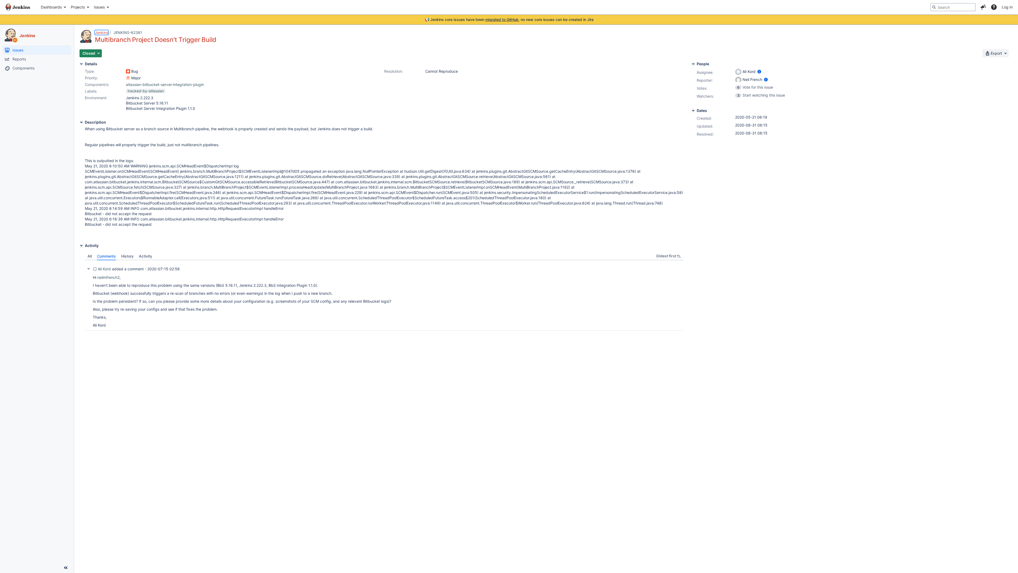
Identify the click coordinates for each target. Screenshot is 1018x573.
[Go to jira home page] (18, 7)
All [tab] (89, 256)
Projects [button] (78, 7)
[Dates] (693, 110)
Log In (1007, 7)
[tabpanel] (384, 295)
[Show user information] (759, 71)
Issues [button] (99, 7)
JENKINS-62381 (127, 32)
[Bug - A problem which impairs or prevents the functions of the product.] (128, 71)
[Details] (81, 64)
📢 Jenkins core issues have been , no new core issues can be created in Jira (509, 19)
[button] (983, 7)
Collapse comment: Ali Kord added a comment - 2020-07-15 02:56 (88, 269)
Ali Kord (104, 269)
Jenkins (101, 32)
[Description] (81, 122)
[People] (693, 64)
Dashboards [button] (51, 7)
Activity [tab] (145, 256)
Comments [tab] (106, 256)
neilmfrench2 (108, 277)
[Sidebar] (65, 568)
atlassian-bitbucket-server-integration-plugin (165, 84)
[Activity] (81, 246)
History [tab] (127, 256)
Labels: (91, 91)
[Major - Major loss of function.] (128, 78)
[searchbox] (953, 7)
